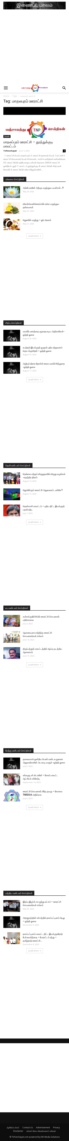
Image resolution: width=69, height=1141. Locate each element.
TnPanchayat (10, 150)
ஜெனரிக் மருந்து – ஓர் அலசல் (37, 220)
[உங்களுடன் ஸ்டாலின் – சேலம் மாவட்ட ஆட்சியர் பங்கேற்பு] (11, 779)
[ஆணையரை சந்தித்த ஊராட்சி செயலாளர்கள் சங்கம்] (11, 637)
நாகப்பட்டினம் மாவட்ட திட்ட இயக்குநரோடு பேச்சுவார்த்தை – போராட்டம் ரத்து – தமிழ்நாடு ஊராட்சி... (43, 937)
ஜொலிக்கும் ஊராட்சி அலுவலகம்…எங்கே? (43, 490)
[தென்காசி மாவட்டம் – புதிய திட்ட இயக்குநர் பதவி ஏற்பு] (11, 510)
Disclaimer (18, 1131)
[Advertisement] (34, 47)
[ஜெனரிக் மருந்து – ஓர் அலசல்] (11, 224)
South (7, 136)
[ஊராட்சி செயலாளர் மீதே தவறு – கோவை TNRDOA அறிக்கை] (11, 795)
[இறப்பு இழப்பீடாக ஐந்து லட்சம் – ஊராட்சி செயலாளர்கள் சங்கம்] (11, 906)
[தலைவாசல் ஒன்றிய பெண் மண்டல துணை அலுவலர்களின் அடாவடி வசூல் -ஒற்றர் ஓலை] (11, 763)
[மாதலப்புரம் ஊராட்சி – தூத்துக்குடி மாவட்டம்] (34, 122)
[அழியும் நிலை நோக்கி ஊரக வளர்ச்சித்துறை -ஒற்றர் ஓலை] (11, 368)
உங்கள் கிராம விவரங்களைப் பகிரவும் (41, 1131)
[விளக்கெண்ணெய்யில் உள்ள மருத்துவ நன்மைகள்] (11, 208)
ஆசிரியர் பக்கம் (13, 1127)
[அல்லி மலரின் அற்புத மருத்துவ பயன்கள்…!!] (11, 192)
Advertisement (43, 1127)
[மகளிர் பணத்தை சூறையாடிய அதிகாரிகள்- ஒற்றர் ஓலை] (11, 336)
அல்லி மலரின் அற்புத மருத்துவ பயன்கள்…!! (43, 188)
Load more (33, 236)
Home (6, 96)
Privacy (56, 1127)
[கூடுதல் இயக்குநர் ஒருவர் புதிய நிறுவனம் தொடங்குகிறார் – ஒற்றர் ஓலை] (11, 352)
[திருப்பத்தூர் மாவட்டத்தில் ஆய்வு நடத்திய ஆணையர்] (11, 653)
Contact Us (27, 1127)
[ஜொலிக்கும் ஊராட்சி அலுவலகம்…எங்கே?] (11, 494)
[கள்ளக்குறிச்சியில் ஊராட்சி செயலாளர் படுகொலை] (11, 621)
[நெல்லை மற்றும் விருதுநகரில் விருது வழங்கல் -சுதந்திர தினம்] (11, 478)
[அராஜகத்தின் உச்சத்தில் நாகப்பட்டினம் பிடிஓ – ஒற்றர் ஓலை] (11, 922)
